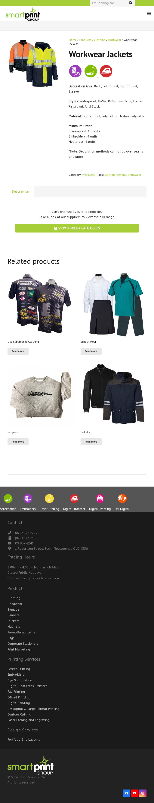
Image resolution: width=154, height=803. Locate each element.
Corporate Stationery (23, 643)
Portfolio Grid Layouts (24, 739)
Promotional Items (21, 632)
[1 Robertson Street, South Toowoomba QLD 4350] (11, 548)
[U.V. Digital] (122, 499)
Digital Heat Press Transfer (27, 686)
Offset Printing (18, 697)
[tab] (21, 191)
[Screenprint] (8, 499)
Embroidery (16, 674)
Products (85, 40)
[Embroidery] (28, 499)
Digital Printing (19, 703)
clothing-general (115, 174)
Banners (13, 615)
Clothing (99, 40)
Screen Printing (19, 669)
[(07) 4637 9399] (11, 538)
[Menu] (149, 13)
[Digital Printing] (100, 499)
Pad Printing (16, 691)
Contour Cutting (19, 714)
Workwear (114, 40)
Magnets (14, 626)
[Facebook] (142, 3)
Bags (11, 638)
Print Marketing (19, 649)
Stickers (13, 621)
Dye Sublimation (20, 680)
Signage (13, 609)
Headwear (15, 604)
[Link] (22, 13)
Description (20, 191)
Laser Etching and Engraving (29, 720)
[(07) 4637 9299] (11, 532)
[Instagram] (148, 3)
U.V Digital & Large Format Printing (34, 709)
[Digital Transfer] (74, 499)
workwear (134, 174)
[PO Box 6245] (11, 543)
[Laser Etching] (49, 499)
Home (73, 40)
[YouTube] (134, 793)
